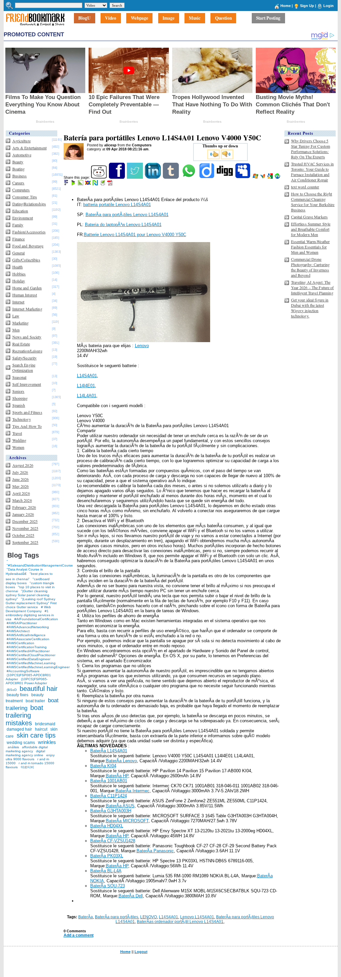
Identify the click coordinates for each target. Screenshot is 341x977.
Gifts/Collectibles (26, 259)
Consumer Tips (24, 196)
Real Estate (21, 343)
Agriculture (21, 140)
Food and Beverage (28, 245)
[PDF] (110, 184)
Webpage (139, 18)
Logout (141, 952)
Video (110, 18)
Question (223, 18)
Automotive (21, 154)
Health (17, 266)
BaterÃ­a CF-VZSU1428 (112, 840)
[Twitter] (135, 177)
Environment (22, 217)
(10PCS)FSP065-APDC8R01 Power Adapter (27, 681)
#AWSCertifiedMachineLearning (31, 663)
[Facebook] (117, 177)
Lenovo (142, 345)
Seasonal (19, 377)
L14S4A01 (87, 375)
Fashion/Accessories (29, 231)
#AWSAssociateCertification (28, 639)
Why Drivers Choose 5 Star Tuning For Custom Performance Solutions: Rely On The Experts (310, 148)
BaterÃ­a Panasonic (155, 850)
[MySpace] (243, 177)
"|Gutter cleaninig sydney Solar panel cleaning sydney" (27, 595)
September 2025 (25, 542)
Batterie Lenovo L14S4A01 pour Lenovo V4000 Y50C (135, 234)
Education (20, 210)
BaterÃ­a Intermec (133, 790)
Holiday (18, 280)
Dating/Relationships (29, 203)
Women (18, 447)
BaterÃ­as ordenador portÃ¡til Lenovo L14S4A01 (180, 921)
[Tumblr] (171, 177)
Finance (18, 238)
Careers (18, 182)
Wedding (19, 440)
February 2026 (24, 507)
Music (194, 18)
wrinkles (47, 742)
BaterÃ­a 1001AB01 (108, 780)
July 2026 (20, 472)
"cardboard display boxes (28, 581)
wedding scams (21, 742)
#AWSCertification (20, 643)
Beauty (18, 161)
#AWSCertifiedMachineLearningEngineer (38, 667)
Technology (21, 419)
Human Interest (24, 294)
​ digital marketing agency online (25, 753)
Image (168, 18)
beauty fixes (17, 695)
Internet (18, 301)
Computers (21, 189)
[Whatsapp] (189, 177)
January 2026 (23, 514)
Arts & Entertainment (29, 147)
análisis (13, 747)
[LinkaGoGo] (88, 184)
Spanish (18, 405)
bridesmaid (45, 724)
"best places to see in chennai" (29, 576)
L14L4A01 (86, 395)
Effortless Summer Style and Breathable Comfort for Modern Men (311, 229)
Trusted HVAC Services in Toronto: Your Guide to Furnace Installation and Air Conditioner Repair (312, 171)
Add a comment (79, 935)
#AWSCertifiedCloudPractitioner (31, 655)
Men (16, 329)
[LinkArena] (81, 184)
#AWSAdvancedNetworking (28, 627)
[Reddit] (99, 177)
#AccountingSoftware (23, 671)
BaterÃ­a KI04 (103, 765)
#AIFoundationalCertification (36, 619)
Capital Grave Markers (309, 216)
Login (328, 6)
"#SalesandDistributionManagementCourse (40, 565)
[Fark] (67, 184)
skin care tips (36, 735)
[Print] (103, 184)
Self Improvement (26, 384)
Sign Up (307, 6)
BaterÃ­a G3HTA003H (110, 810)
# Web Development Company (28, 609)
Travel (17, 433)
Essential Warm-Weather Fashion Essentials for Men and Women (310, 247)
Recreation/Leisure (27, 350)
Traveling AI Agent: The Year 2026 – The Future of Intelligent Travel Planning (312, 287)
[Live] (256, 177)
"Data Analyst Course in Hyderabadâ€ (24, 572)
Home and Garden (27, 287)
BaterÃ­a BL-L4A (106, 870)
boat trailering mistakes (24, 715)
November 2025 (25, 528)
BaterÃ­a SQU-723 (107, 885)
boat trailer (35, 701)
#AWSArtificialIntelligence (26, 635)
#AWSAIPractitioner (22, 623)
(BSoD (12, 690)
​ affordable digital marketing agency (27, 749)
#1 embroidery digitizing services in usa (30, 615)
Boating (18, 168)
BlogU (84, 18)
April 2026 (21, 493)
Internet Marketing (27, 308)
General (18, 252)
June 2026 (20, 479)
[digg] (225, 177)
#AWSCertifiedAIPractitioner (28, 651)
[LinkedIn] (153, 177)
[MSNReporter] (263, 177)
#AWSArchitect (18, 631)
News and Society (27, 336)
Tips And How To (27, 426)
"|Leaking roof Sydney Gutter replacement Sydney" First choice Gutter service (31, 603)
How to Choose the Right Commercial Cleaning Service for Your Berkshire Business (313, 201)
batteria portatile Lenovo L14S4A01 (117, 204)
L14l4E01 (86, 385)
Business (19, 175)
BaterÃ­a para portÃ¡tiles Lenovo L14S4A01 (127, 214)
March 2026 (22, 500)
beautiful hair (39, 688)
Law (15, 315)
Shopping (20, 398)
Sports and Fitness (27, 412)
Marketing (20, 322)
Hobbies (19, 273)
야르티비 (27, 767)
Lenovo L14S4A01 (197, 917)
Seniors (18, 391)
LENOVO (148, 917)
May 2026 (20, 486)
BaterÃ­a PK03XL (106, 855)
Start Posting (268, 18)
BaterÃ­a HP (117, 775)
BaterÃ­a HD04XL (106, 825)
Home (285, 6)
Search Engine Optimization (24, 367)
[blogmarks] (74, 184)
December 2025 (25, 521)
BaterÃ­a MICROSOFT (127, 820)
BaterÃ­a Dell (131, 895)
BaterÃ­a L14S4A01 (108, 750)
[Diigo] (207, 177)
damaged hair (19, 729)
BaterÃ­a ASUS (120, 805)
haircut (41, 729)
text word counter (305, 186)
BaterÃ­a (85, 917)
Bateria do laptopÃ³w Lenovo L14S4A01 (123, 224)
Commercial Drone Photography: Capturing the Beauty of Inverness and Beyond (310, 267)
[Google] (270, 177)
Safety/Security (24, 357)
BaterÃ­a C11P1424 (108, 795)
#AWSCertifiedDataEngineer (28, 659)
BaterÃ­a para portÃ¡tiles (116, 917)
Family (18, 224)
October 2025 (23, 535)
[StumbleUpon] (278, 177)
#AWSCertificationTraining (27, 647)
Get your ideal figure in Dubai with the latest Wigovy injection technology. (310, 307)
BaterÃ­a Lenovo (121, 760)
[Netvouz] (96, 184)
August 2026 (22, 465)
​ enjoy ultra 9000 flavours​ (30, 757)
